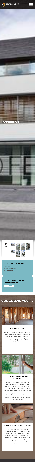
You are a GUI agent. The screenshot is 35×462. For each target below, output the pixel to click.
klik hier (9, 286)
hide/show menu (31, 4)
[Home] (10, 4)
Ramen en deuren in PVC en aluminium (17, 377)
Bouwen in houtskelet (17, 328)
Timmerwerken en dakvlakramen (17, 425)
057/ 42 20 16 (10, 272)
